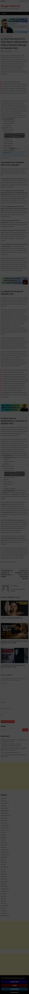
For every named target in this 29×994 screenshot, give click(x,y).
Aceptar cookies (14, 981)
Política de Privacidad (14, 992)
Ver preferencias (14, 989)
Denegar (14, 985)
